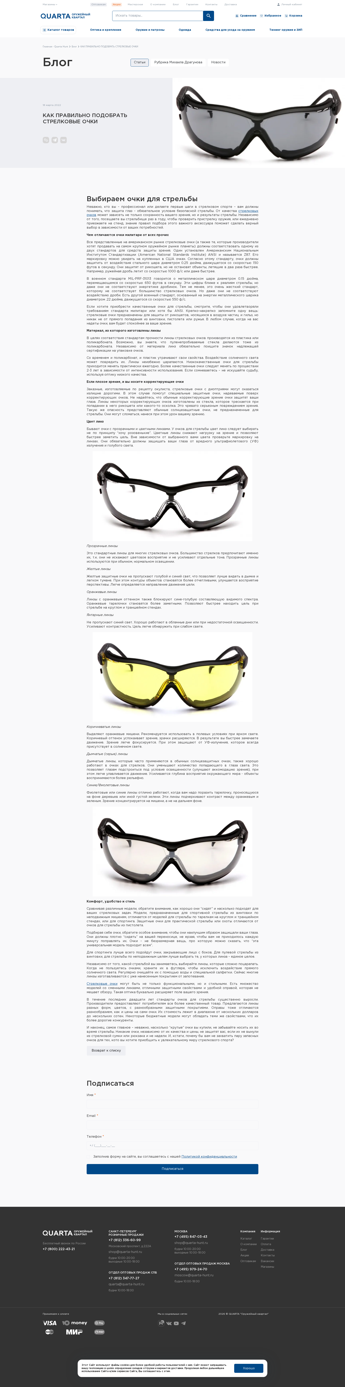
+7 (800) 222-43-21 (59, 1249)
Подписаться (172, 1168)
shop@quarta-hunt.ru (125, 1252)
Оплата (266, 1244)
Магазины (267, 1267)
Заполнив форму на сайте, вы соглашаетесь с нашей (165, 1156)
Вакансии (267, 1261)
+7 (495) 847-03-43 (190, 1236)
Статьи (139, 62)
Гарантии (192, 4)
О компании (158, 4)
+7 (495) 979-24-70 (190, 1269)
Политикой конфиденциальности (209, 1156)
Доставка (231, 4)
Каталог (246, 1239)
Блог (176, 4)
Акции (117, 4)
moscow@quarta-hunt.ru (193, 1275)
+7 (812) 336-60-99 (125, 1240)
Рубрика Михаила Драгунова (178, 62)
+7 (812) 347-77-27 (124, 1278)
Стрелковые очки (102, 983)
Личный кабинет (291, 4)
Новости (218, 62)
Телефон (94, 1136)
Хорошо (249, 1368)
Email (92, 1115)
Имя (90, 1095)
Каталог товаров (61, 30)
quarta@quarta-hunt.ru (126, 1284)
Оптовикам (98, 4)
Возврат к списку (106, 1050)
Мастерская (135, 4)
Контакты (211, 4)
